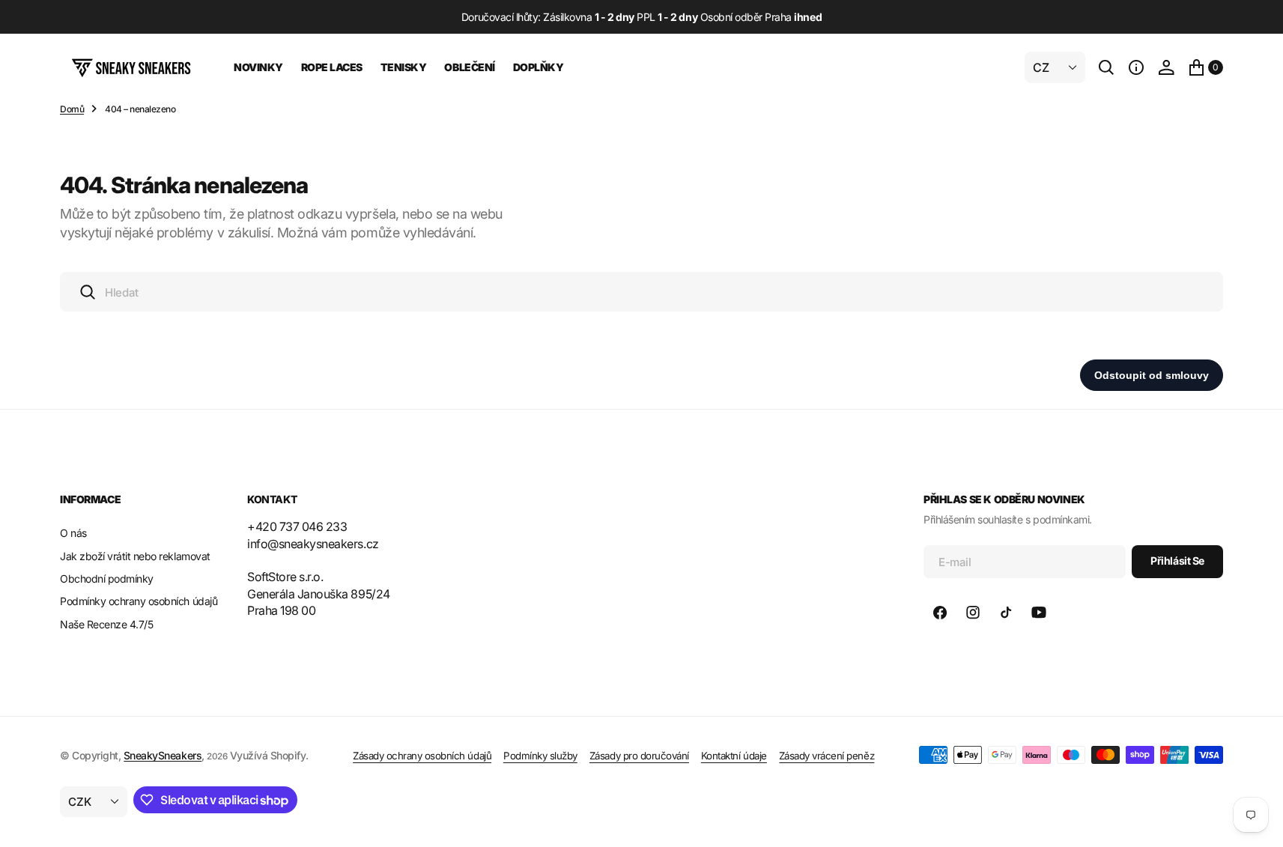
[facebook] (939, 612)
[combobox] (641, 292)
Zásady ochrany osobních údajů (422, 756)
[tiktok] (1005, 612)
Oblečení (469, 67)
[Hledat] (1106, 67)
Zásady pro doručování (639, 756)
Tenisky (403, 67)
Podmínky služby (540, 756)
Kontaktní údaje (734, 756)
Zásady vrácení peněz (826, 756)
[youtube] (1038, 612)
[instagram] (972, 612)
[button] (1136, 67)
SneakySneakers (162, 755)
